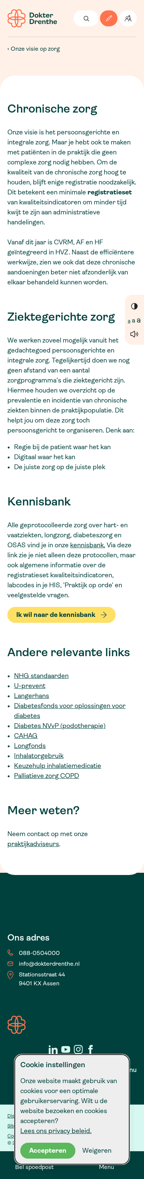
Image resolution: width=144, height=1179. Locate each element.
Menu (106, 1166)
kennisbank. (87, 545)
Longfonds (30, 745)
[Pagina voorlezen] (134, 334)
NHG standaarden (41, 675)
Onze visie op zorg (35, 48)
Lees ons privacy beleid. (56, 1131)
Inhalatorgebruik (39, 755)
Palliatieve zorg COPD (46, 775)
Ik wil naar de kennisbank (55, 614)
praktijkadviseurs (33, 844)
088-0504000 (39, 952)
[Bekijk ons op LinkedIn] (53, 1049)
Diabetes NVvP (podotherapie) (60, 725)
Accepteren (47, 1150)
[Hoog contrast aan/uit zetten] (134, 306)
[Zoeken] (85, 18)
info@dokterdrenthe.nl (49, 963)
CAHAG (26, 735)
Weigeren (97, 1150)
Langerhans (31, 695)
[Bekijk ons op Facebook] (90, 1049)
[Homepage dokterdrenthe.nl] (32, 18)
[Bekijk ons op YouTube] (65, 1049)
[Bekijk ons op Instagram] (78, 1049)
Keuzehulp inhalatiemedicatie (57, 765)
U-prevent (29, 685)
